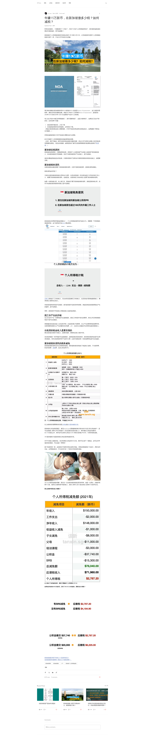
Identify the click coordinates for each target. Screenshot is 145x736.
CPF (62, 663)
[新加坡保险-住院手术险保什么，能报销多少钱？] (72, 694)
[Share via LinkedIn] (52, 672)
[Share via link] (56, 672)
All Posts (39, 3)
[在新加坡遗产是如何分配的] (48, 694)
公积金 (50, 3)
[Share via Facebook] (45, 672)
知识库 (64, 3)
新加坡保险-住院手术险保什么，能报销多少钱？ (71, 704)
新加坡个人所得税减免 (71, 663)
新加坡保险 (56, 663)
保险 (45, 3)
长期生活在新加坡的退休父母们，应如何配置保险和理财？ (97, 704)
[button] (106, 3)
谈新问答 (57, 3)
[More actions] (99, 13)
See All (106, 685)
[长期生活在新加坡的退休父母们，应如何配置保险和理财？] (97, 694)
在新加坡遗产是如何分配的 (47, 703)
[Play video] (72, 56)
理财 (70, 3)
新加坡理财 (48, 663)
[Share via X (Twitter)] (49, 672)
